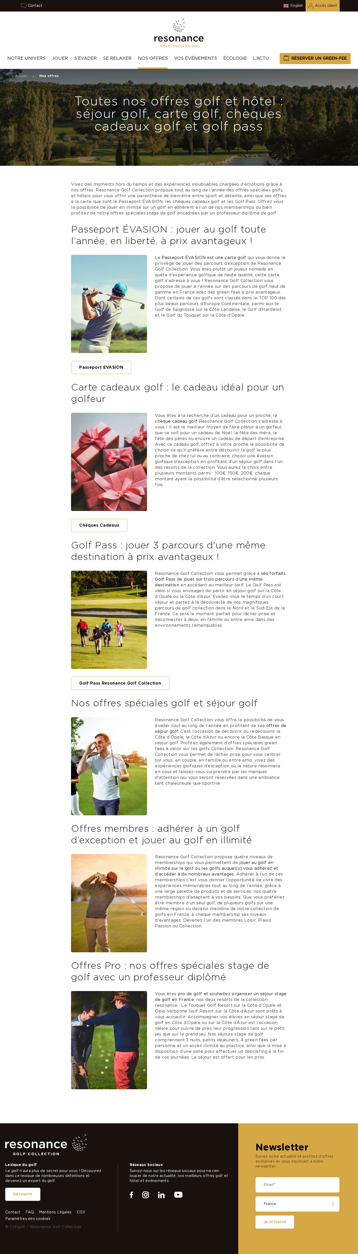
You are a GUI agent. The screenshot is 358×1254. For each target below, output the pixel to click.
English (296, 6)
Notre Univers (26, 58)
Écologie (235, 58)
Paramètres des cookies (27, 1219)
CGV (81, 1212)
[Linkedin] (161, 1195)
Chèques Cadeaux (99, 525)
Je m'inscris (274, 1222)
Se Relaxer (117, 58)
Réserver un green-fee (319, 58)
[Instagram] (145, 1195)
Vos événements (195, 58)
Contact (35, 6)
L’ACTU (261, 58)
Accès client (326, 6)
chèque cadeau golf (176, 421)
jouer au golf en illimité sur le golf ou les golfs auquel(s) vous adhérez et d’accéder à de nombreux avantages (216, 868)
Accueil (21, 76)
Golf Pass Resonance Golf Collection (120, 683)
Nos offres (153, 58)
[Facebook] (131, 1195)
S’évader (85, 58)
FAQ (29, 1212)
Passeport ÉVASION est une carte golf (204, 258)
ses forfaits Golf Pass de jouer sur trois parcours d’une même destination (220, 579)
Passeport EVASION (101, 367)
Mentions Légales (55, 1212)
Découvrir (22, 1194)
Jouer (60, 58)
